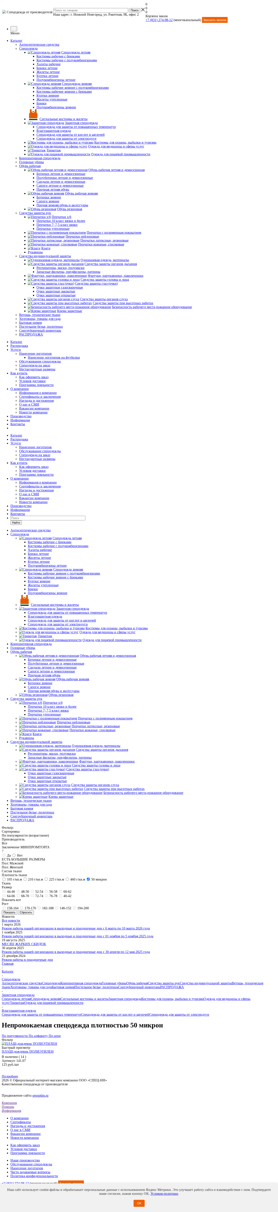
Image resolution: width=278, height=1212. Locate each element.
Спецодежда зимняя (46, 999)
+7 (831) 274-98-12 (159, 20)
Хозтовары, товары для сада (31, 987)
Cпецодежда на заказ (34, 365)
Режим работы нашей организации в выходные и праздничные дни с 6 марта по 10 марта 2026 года (76, 928)
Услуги (15, 349)
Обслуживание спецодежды (40, 361)
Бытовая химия (63, 987)
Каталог (16, 40)
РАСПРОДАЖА (172, 987)
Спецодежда (51, 983)
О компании (19, 389)
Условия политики (164, 1193)
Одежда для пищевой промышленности (53, 1003)
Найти (16, 522)
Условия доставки (32, 381)
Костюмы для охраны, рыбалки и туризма (172, 999)
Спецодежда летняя (16, 999)
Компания (9, 1103)
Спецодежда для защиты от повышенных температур (41, 1014)
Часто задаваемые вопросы (30, 1172)
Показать (9, 912)
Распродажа (19, 346)
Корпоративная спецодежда (81, 983)
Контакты (17, 424)
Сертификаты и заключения (40, 396)
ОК (139, 1203)
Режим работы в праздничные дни (27, 960)
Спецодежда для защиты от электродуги (179, 1014)
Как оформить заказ (33, 377)
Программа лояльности (36, 385)
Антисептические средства (22, 983)
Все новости (11, 920)
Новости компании (33, 412)
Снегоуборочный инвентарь (139, 987)
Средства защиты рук (164, 983)
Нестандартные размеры (37, 369)
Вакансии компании (34, 408)
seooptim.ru (40, 1095)
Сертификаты (20, 1122)
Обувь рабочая (137, 983)
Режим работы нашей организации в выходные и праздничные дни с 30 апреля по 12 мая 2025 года (76, 952)
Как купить (18, 373)
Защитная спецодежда (125, 999)
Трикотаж (17, 1003)
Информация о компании (38, 393)
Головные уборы (114, 983)
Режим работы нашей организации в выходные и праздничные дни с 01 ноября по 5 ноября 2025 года (77, 936)
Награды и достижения (36, 400)
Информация (20, 420)
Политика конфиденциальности (34, 1176)
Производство (20, 416)
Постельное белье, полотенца (96, 987)
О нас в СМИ (29, 404)
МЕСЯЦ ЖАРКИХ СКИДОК (24, 944)
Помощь (8, 1107)
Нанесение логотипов (35, 353)
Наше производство (25, 1160)
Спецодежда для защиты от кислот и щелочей (115, 1014)
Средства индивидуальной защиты (206, 983)
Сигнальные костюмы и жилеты (85, 999)
